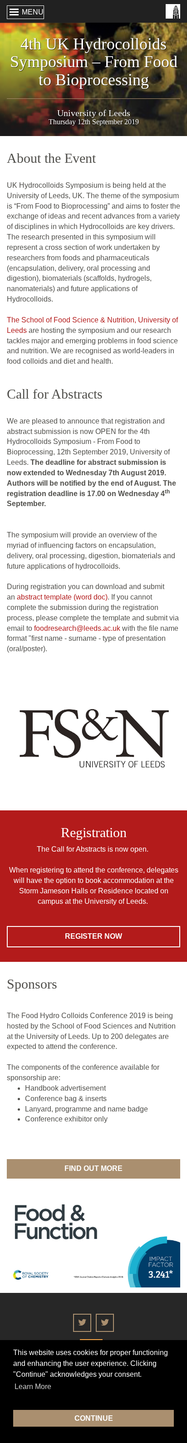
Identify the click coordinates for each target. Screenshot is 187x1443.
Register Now (93, 936)
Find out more (93, 1168)
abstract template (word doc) (62, 597)
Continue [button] (93, 1418)
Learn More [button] (33, 1386)
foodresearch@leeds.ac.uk (77, 628)
